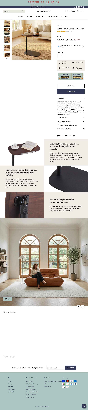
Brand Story (29, 381)
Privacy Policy (30, 397)
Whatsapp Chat (48, 384)
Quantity (60, 52)
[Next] (6, 58)
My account (47, 387)
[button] (61, 32)
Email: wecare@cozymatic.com (53, 381)
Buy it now (71, 91)
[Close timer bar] (86, 2)
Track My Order (30, 387)
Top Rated (65, 16)
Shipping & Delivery (32, 384)
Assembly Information (32, 392)
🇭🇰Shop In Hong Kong (38, 7)
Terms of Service (31, 394)
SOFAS (7, 299)
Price (59, 36)
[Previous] (78, 306)
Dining (30, 16)
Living (20, 16)
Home (58, 25)
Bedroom (39, 16)
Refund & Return (31, 389)
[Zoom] (31, 40)
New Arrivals (52, 16)
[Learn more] (83, 46)
